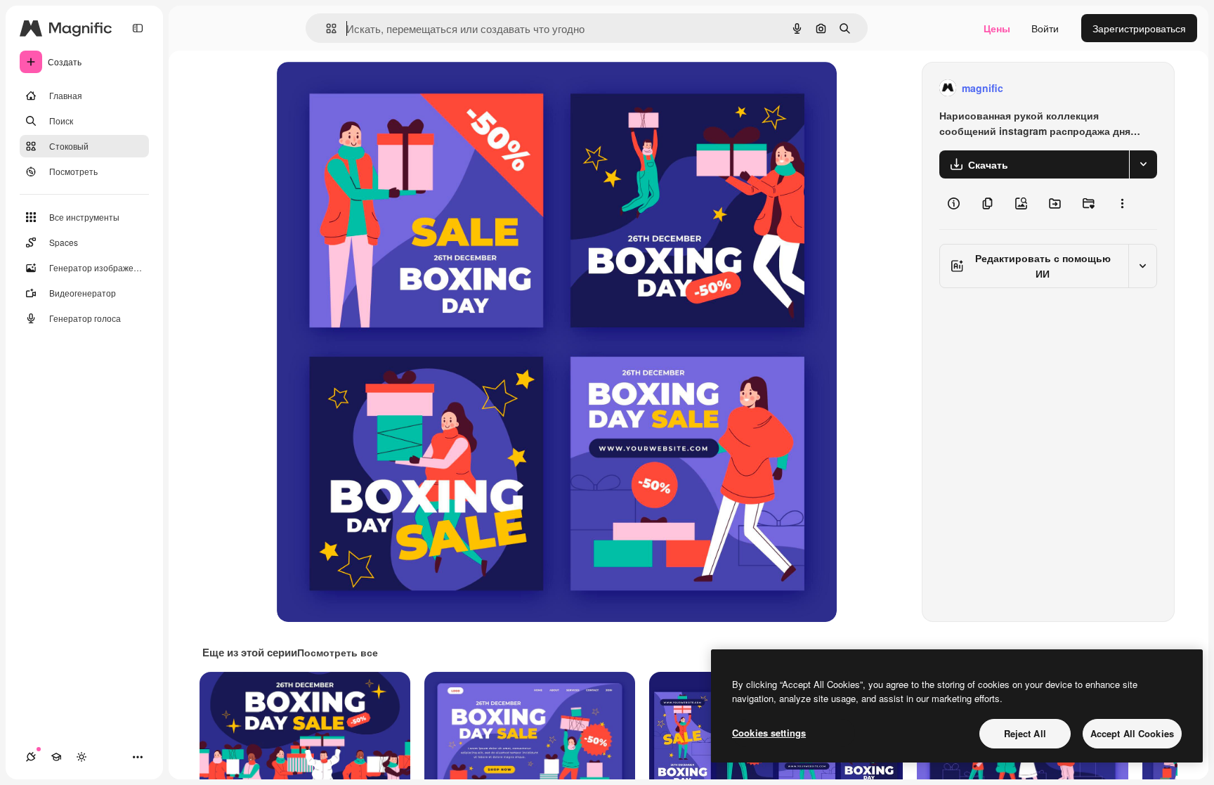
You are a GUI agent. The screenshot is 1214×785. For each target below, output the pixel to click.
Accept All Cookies (1132, 733)
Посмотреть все (337, 652)
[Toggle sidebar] (137, 28)
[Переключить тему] (81, 757)
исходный (371, 88)
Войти (1045, 28)
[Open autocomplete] (325, 28)
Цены (997, 28)
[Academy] (56, 757)
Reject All (1025, 733)
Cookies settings (769, 732)
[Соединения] (31, 757)
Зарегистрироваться (1139, 28)
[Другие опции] (1122, 204)
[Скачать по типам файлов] (1143, 164)
